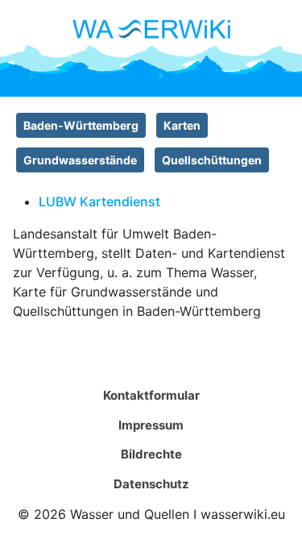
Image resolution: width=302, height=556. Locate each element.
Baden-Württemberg (81, 125)
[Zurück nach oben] (274, 526)
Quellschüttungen (212, 160)
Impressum (151, 425)
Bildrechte (151, 454)
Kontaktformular (151, 395)
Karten (182, 125)
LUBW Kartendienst (99, 201)
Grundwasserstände (80, 160)
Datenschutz (151, 484)
